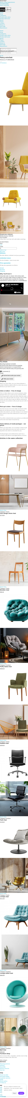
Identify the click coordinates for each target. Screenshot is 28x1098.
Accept (21, 1093)
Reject (14, 1093)
